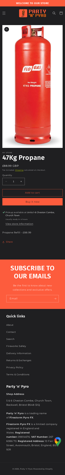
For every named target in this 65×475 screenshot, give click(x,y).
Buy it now (33, 201)
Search (10, 339)
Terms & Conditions (18, 374)
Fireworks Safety (16, 346)
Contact (11, 332)
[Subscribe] (55, 298)
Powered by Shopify (43, 469)
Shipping (19, 170)
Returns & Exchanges (18, 360)
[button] (3, 13)
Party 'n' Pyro (26, 469)
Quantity (7, 175)
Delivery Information (18, 353)
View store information (19, 223)
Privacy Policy (14, 367)
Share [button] (9, 241)
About (10, 325)
